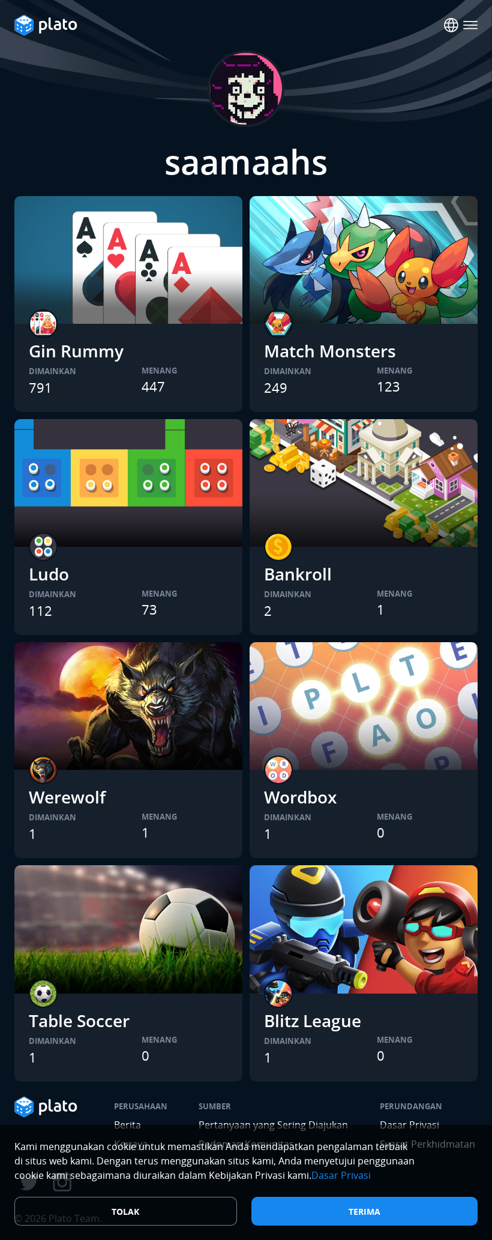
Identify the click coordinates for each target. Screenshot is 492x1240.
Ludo (49, 573)
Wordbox (300, 796)
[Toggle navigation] (470, 25)
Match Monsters (330, 350)
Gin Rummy (76, 350)
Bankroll (298, 573)
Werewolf (67, 796)
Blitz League (312, 1020)
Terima (364, 1211)
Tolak (125, 1211)
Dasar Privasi (341, 1175)
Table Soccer (79, 1020)
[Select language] (451, 25)
